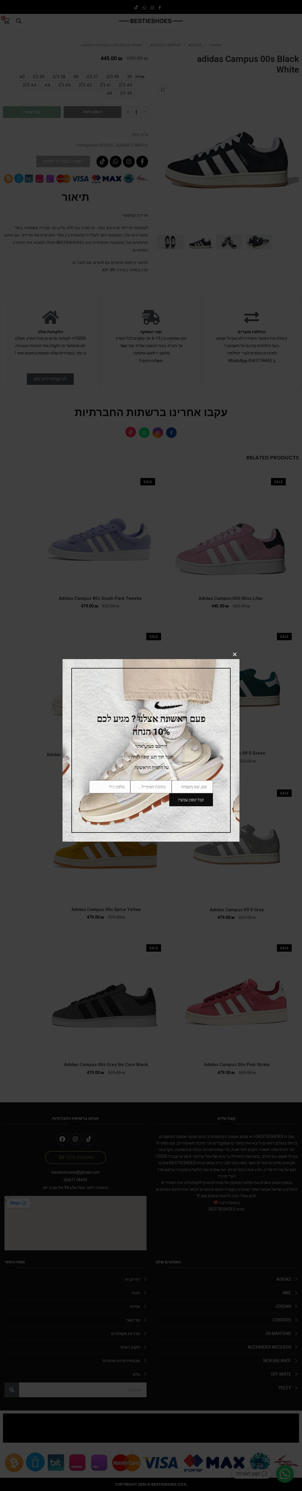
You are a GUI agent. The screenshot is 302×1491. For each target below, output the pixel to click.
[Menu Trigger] (294, 8)
